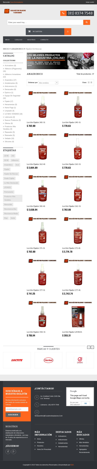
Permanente (8, 192)
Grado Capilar (9, 178)
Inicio (7, 40)
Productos (40, 442)
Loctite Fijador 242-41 (36, 206)
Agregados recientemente (84, 451)
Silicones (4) (9, 142)
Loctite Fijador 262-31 (71, 206)
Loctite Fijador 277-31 (36, 290)
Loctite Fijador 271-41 (71, 248)
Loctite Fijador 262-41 (36, 164)
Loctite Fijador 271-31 (36, 248)
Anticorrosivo (62, 440)
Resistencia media (11, 214)
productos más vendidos (9, 198)
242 (12, 156)
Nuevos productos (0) (13, 120)
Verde (13, 218)
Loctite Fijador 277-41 (71, 290)
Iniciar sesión (90, 2)
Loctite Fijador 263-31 (71, 164)
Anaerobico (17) (10, 80)
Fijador (6, 169)
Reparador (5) (10, 132)
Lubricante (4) (10, 117)
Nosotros (31, 40)
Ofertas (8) (9, 123)
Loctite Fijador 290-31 (36, 332)
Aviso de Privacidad (44, 449)
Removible (8, 204)
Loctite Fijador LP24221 (72, 332)
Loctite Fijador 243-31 (71, 122)
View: (84, 82)
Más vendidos (84, 442)
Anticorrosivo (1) (11, 86)
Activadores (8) (10, 65)
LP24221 (7, 187)
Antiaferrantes (63, 443)
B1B (72, 465)
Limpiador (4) (9, 111)
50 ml (6, 160)
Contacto (44, 40)
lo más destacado (11, 183)
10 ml (6, 156)
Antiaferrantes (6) (11, 83)
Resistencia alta (10, 209)
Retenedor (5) (10, 135)
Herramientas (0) (11, 104)
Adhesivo (14, 160)
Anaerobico (17, 49)
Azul (17, 165)
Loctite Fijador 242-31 (36, 122)
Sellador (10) (9, 138)
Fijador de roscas (11, 174)
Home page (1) (10, 108)
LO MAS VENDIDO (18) (13, 114)
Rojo (6, 218)
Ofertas (81, 439)
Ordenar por (33, 82)
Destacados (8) (10, 89)
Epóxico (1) (9, 92)
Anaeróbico (8, 165)
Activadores (62, 436)
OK (85, 404)
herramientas (63, 447)
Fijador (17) (9, 101)
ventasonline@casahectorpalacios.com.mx (48, 416)
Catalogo (18, 40)
